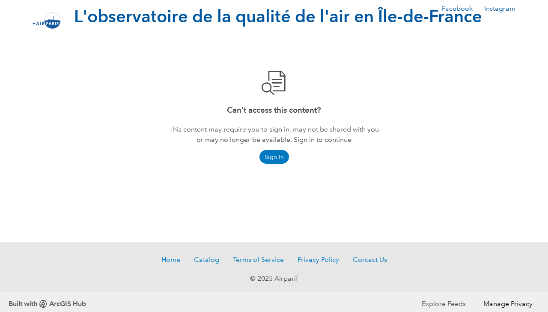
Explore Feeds (444, 304)
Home (170, 259)
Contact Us (370, 259)
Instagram (499, 8)
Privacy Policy (318, 259)
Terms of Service (258, 259)
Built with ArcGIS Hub (47, 304)
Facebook (457, 8)
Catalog (206, 259)
